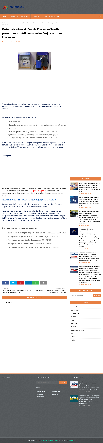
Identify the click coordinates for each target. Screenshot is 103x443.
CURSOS (73, 317)
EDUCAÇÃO (74, 327)
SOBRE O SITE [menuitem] (14, 17)
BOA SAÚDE (74, 307)
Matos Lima (6, 42)
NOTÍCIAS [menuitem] (24, 17)
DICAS (72, 320)
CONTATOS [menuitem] (35, 17)
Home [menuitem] (5, 17)
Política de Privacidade (40, 395)
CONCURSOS (75, 310)
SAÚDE (73, 337)
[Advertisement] (34, 85)
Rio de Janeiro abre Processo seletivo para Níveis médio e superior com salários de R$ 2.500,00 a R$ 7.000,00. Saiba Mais (89, 201)
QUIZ (72, 333)
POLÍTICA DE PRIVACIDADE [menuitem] (50, 17)
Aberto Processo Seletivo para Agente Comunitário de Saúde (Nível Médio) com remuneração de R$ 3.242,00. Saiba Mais (89, 400)
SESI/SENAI (74, 340)
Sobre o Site (56, 391)
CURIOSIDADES (75, 313)
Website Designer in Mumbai (50, 440)
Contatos (55, 394)
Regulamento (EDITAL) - (29, 199)
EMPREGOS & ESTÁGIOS (77, 330)
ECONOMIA (74, 323)
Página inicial (6, 23)
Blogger (72, 440)
